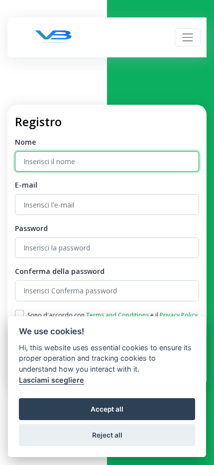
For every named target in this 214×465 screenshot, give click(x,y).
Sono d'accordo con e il (112, 315)
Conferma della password (60, 271)
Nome (25, 142)
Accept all (107, 409)
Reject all (107, 435)
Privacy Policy (179, 315)
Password (31, 228)
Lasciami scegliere (51, 380)
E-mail (26, 185)
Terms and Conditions (117, 315)
